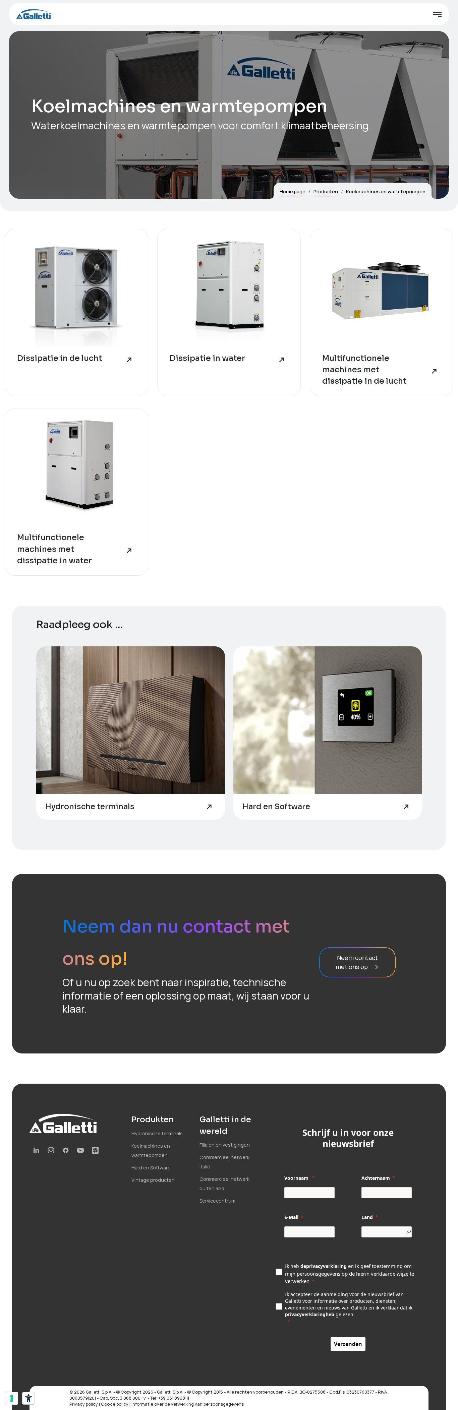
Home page (292, 191)
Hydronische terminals (157, 1133)
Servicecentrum (217, 1201)
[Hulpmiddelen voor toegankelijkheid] (28, 1398)
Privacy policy (83, 1404)
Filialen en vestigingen (224, 1145)
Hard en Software (151, 1167)
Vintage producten (153, 1180)
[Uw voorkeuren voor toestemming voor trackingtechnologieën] (11, 1398)
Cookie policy (114, 1404)
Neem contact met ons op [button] (357, 962)
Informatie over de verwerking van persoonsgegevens (187, 1404)
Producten (325, 191)
